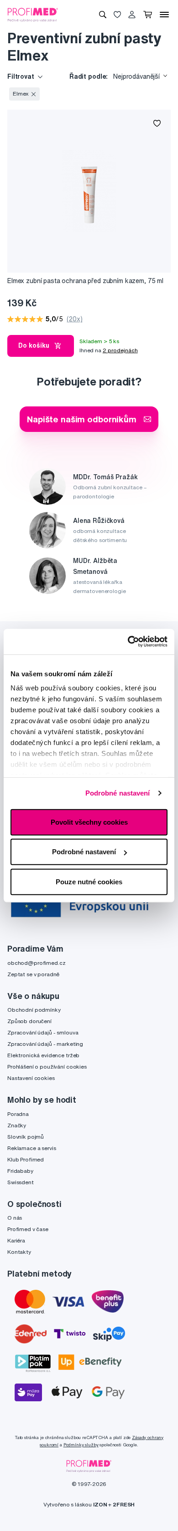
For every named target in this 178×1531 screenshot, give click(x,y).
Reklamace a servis (31, 1148)
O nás (14, 1218)
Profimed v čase (27, 1229)
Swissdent (20, 1182)
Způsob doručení (29, 1021)
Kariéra (16, 1240)
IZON (100, 1504)
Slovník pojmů (25, 1137)
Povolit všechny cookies (89, 822)
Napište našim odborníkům (81, 419)
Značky (16, 1125)
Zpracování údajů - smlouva (42, 1032)
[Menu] (164, 14)
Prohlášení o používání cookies (47, 1067)
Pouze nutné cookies (89, 881)
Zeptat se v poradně (33, 974)
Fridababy (20, 1171)
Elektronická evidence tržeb (43, 1055)
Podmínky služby (81, 1445)
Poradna (18, 1114)
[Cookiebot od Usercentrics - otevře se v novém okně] (128, 642)
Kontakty (19, 1252)
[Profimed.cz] (32, 14)
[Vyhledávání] (102, 14)
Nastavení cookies (31, 1078)
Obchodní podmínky (34, 1010)
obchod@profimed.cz (36, 963)
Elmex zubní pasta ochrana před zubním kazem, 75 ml (85, 281)
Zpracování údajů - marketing (45, 1044)
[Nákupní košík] (147, 14)
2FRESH (124, 1504)
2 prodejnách (120, 350)
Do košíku (33, 345)
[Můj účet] (131, 14)
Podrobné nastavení (117, 793)
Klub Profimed (25, 1159)
